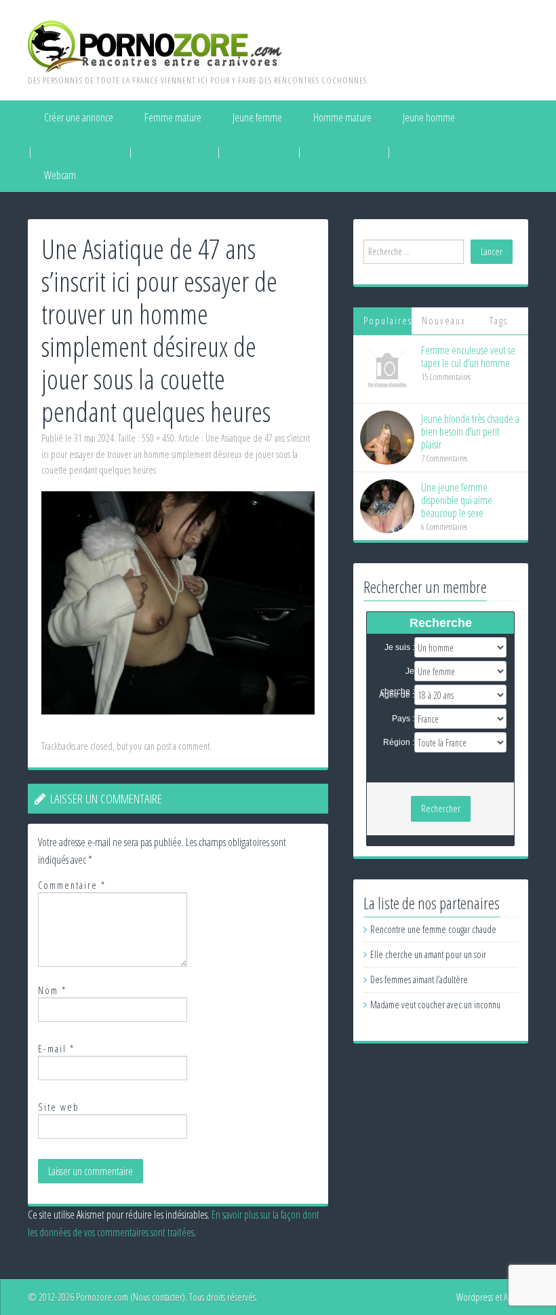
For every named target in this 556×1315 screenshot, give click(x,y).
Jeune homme (429, 117)
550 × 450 (158, 438)
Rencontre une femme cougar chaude (433, 929)
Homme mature (342, 117)
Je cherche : (397, 671)
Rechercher (440, 808)
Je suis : (399, 647)
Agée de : (396, 695)
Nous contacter (157, 1297)
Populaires (387, 320)
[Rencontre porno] (155, 45)
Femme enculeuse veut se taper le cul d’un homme (468, 356)
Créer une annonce (78, 117)
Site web (58, 1107)
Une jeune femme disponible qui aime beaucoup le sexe (456, 500)
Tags (499, 320)
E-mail (56, 1048)
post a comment (183, 746)
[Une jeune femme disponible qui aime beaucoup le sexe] (387, 505)
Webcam (60, 175)
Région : (398, 742)
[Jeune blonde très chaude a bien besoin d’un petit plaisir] (387, 436)
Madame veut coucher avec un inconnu (435, 1004)
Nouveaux (444, 320)
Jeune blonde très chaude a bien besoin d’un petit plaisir (470, 431)
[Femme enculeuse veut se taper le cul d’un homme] (387, 368)
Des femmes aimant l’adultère (419, 979)
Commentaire (72, 885)
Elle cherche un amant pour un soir (428, 954)
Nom (52, 990)
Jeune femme (257, 117)
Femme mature (172, 117)
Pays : (403, 718)
